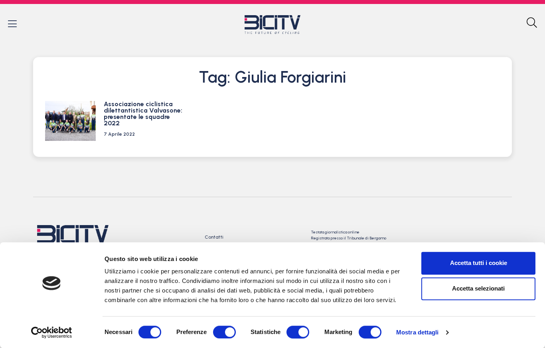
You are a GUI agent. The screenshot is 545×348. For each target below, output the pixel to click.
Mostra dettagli (417, 332)
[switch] (224, 332)
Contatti (214, 237)
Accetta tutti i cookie (478, 262)
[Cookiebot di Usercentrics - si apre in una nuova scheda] (52, 332)
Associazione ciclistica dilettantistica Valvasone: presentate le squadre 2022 (143, 113)
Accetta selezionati (478, 288)
